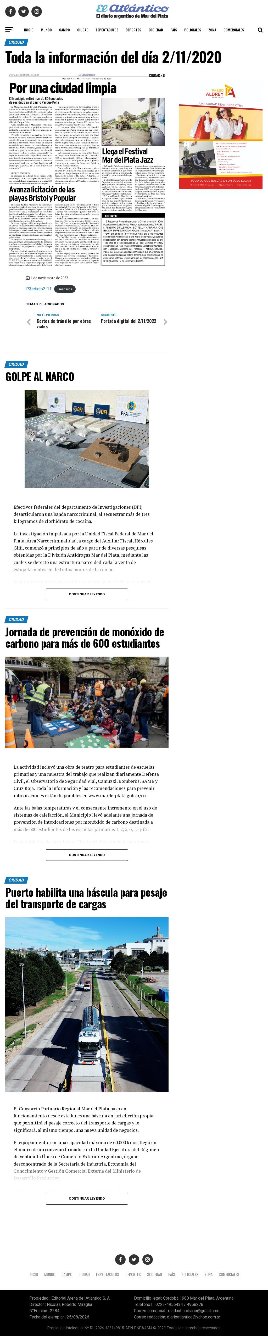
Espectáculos (107, 29)
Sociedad (155, 29)
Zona (212, 29)
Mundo (46, 29)
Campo (64, 29)
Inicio (29, 29)
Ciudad (82, 29)
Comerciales (234, 29)
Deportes (133, 29)
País (173, 29)
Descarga (65, 289)
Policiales (192, 29)
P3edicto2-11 (39, 288)
